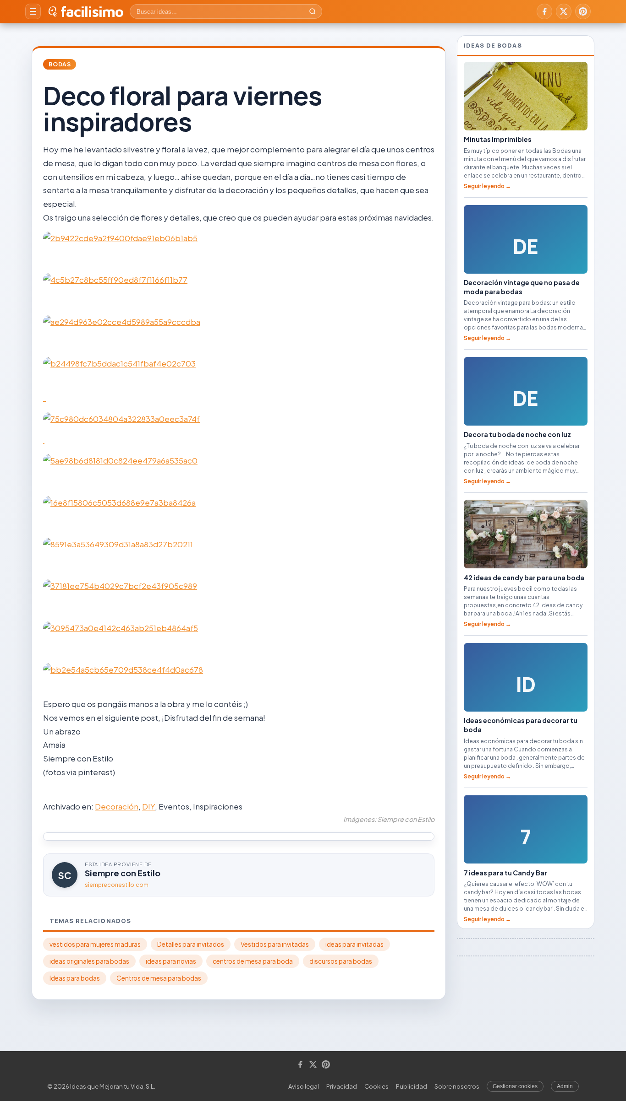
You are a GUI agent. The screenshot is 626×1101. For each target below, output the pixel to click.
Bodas (60, 64)
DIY (148, 806)
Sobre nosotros (456, 1086)
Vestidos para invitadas (275, 944)
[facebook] (544, 11)
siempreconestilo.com (116, 884)
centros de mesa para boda (253, 961)
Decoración (116, 806)
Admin (565, 1086)
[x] (563, 11)
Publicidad (411, 1086)
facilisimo (91, 11)
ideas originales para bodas (89, 961)
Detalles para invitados (190, 944)
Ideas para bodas (74, 978)
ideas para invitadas (354, 944)
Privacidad (341, 1086)
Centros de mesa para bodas (158, 978)
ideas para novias (171, 961)
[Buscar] (312, 11)
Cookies (376, 1086)
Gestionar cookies (515, 1086)
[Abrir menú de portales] (33, 11)
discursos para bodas (340, 961)
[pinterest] (583, 11)
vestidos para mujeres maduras (95, 944)
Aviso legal (303, 1086)
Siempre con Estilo (122, 873)
